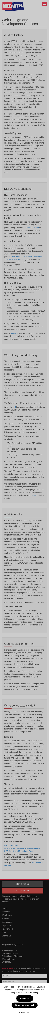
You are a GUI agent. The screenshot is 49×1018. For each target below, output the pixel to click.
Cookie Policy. (32, 992)
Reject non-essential (24, 1005)
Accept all (24, 998)
